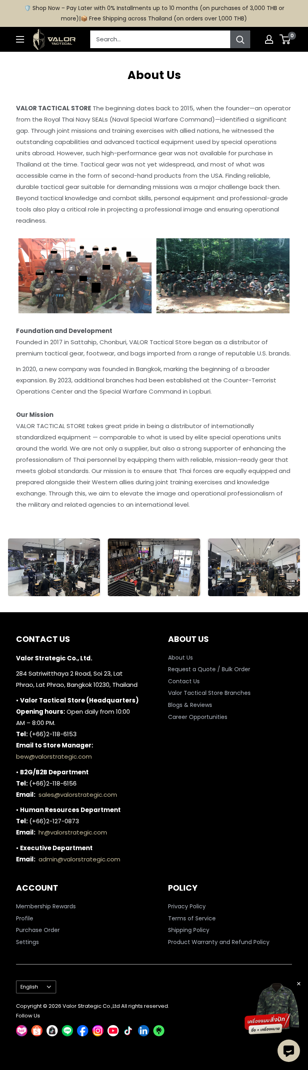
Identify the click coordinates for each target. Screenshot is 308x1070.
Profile (24, 918)
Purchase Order (38, 930)
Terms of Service (192, 918)
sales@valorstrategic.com (77, 794)
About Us (180, 658)
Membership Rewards (46, 906)
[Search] (240, 39)
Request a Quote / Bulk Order (209, 669)
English (29, 986)
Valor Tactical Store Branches (209, 693)
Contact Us (184, 681)
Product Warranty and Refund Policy (219, 942)
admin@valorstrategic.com (79, 859)
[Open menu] (20, 39)
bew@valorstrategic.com (54, 756)
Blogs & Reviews (190, 705)
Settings (27, 942)
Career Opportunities (197, 717)
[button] (289, 567)
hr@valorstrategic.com (72, 832)
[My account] (269, 39)
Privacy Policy (187, 906)
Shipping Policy (188, 930)
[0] (285, 39)
